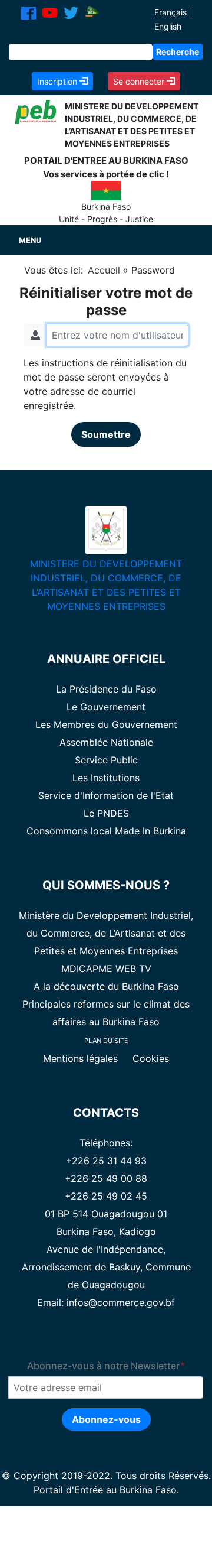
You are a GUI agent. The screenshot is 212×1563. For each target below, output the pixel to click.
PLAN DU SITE (106, 1040)
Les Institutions (106, 778)
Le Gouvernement (106, 707)
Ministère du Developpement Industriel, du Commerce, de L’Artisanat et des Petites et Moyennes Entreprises (106, 933)
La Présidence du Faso (106, 689)
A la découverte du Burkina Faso (106, 986)
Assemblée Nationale (106, 742)
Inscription (58, 81)
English (167, 26)
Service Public (106, 760)
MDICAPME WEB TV (106, 968)
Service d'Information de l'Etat (106, 795)
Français (170, 12)
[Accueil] (35, 111)
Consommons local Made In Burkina (106, 831)
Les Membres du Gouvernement (106, 724)
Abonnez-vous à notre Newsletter (103, 1366)
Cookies (150, 1058)
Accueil (104, 270)
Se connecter (140, 81)
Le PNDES (106, 813)
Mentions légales (82, 1058)
